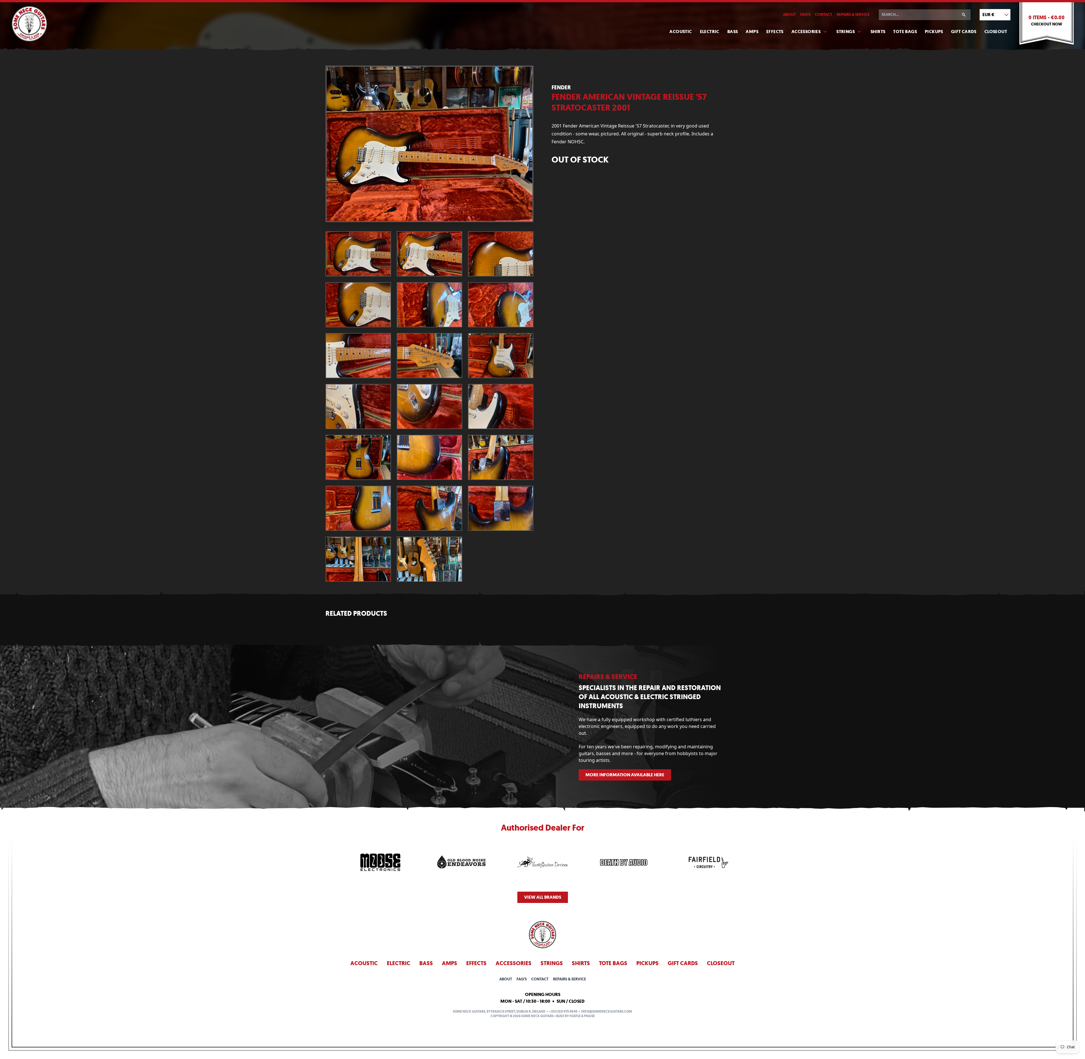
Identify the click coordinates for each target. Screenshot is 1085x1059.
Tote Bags (905, 31)
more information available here (624, 775)
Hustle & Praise (582, 1016)
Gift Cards (963, 31)
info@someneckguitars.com (606, 1011)
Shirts (878, 31)
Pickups (934, 31)
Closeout (995, 31)
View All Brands (542, 897)
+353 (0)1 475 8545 (563, 1011)
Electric (709, 31)
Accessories (806, 31)
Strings (845, 31)
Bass (732, 31)
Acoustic (680, 31)
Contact (823, 14)
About (789, 14)
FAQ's (805, 14)
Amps (752, 31)
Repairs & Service (853, 14)
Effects (775, 31)
